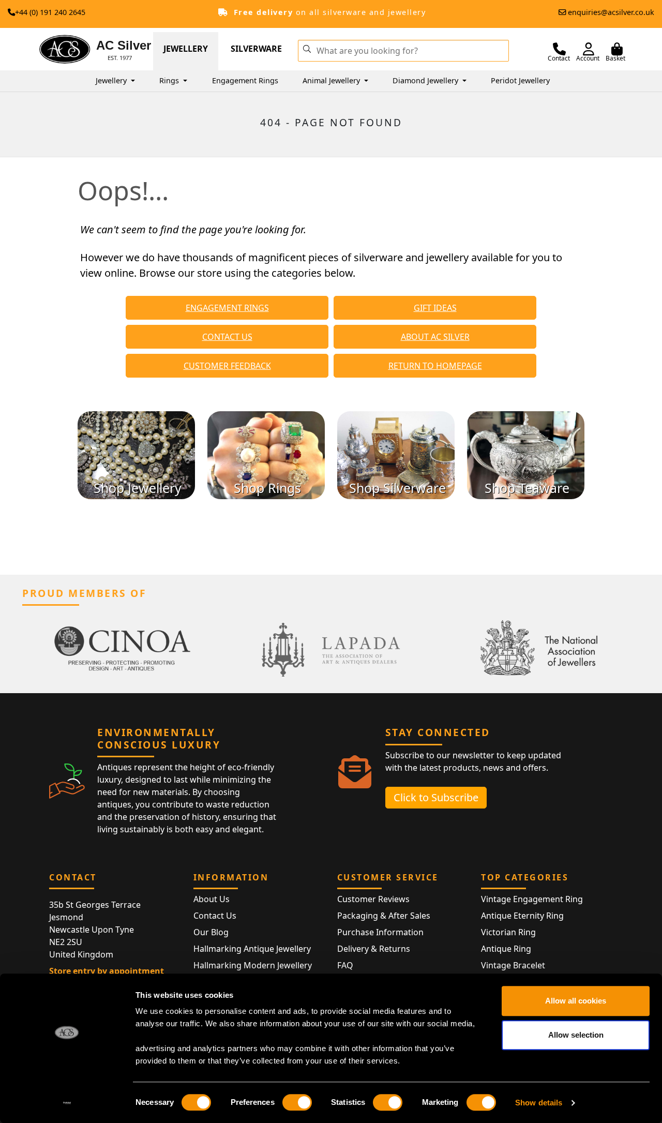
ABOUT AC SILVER (435, 336)
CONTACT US (227, 336)
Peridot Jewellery (520, 80)
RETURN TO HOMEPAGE (435, 365)
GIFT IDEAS (435, 307)
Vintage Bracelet (513, 965)
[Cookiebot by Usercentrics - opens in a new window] (67, 1103)
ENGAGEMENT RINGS (227, 307)
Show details (538, 1102)
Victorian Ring (508, 932)
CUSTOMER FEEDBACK (227, 365)
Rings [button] (170, 80)
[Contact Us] (559, 49)
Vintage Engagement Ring (532, 899)
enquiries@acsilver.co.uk (611, 12)
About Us (211, 899)
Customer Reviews (373, 899)
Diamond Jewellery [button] (426, 80)
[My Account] (588, 49)
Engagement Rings (245, 80)
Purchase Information (380, 932)
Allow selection (576, 1034)
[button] (307, 48)
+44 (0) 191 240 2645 (50, 12)
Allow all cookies (575, 1000)
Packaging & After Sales (383, 915)
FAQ (345, 965)
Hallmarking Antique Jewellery (252, 948)
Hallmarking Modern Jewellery (252, 965)
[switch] (297, 1102)
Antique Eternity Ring (522, 915)
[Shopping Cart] (617, 49)
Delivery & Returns (373, 948)
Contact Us (214, 915)
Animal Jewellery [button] (332, 80)
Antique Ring (506, 948)
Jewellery (185, 48)
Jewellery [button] (112, 80)
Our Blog (211, 932)
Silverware (256, 48)
